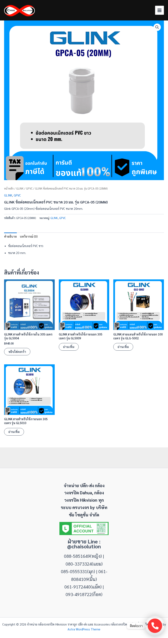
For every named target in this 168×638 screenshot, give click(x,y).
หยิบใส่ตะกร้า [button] (17, 351)
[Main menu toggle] (159, 10)
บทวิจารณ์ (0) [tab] (28, 236)
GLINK (20, 188)
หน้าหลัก (9, 188)
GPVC (29, 188)
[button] (157, 27)
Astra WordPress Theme (84, 629)
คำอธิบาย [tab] (10, 236)
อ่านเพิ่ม (68, 347)
